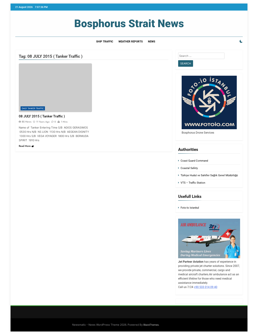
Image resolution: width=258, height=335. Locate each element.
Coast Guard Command (194, 160)
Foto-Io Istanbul (190, 207)
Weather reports (130, 41)
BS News (26, 121)
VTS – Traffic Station (193, 182)
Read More (25, 146)
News (151, 41)
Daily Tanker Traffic (33, 108)
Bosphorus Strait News (129, 23)
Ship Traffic (104, 41)
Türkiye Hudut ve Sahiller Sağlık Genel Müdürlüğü (209, 175)
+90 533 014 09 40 (205, 287)
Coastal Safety (189, 168)
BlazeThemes (151, 324)
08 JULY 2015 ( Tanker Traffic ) (42, 116)
